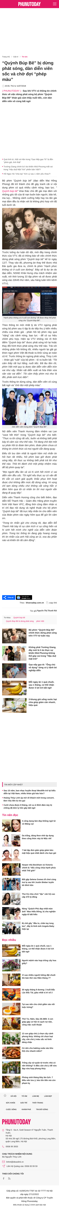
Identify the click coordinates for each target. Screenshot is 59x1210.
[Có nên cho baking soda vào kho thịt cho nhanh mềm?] (11, 1053)
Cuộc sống (11, 1109)
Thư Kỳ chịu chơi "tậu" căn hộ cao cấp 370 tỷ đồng (38, 895)
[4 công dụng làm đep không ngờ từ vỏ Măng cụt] (11, 825)
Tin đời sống (42, 1109)
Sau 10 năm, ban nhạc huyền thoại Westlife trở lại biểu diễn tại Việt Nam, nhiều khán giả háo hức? (30, 792)
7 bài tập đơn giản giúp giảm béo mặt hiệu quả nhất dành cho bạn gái (39, 851)
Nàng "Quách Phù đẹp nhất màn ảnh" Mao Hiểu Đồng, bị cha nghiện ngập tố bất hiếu (39, 911)
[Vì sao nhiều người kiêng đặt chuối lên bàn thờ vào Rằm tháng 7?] (11, 980)
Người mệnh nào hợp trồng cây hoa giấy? (39, 961)
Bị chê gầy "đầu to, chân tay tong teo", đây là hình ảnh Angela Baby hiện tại (38, 926)
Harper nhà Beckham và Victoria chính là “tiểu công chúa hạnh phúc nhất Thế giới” (39, 868)
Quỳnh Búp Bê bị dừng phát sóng (20, 621)
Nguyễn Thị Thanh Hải (47, 611)
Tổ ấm (24, 1096)
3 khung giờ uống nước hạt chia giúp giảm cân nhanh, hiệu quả (43, 702)
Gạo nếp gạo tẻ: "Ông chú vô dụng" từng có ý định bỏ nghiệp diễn (43, 667)
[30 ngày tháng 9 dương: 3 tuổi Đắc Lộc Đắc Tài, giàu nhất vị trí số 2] (11, 994)
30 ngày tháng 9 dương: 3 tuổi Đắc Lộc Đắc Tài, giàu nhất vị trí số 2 (38, 991)
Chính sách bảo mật (38, 1205)
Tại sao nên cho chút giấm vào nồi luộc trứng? (38, 1005)
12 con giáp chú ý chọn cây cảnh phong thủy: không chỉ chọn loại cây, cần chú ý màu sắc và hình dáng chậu (37, 1037)
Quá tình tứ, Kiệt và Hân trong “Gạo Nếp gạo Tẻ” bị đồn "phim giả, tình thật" (28, 160)
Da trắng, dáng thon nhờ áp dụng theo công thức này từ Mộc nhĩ (38, 837)
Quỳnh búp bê (9, 191)
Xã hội (13, 1096)
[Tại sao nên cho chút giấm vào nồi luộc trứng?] (11, 1009)
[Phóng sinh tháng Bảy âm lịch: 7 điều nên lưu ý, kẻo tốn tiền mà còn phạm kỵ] (11, 1082)
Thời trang (37, 1103)
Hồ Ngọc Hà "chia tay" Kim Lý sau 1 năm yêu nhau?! (27, 174)
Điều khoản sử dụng (21, 1205)
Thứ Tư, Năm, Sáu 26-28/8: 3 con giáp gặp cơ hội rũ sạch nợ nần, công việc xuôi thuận (37, 1022)
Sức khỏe (10, 1103)
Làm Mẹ (35, 1096)
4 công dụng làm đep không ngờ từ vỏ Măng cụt (39, 822)
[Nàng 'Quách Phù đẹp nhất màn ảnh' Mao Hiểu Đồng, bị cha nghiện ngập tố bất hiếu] (11, 913)
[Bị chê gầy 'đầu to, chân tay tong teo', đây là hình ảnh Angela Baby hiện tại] (11, 928)
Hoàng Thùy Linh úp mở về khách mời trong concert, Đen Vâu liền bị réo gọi (29, 799)
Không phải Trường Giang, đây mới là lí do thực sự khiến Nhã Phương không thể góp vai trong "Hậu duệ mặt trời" (42, 653)
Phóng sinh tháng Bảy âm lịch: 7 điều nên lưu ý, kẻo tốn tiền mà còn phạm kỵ (39, 1080)
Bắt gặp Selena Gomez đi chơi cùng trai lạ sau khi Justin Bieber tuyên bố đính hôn (39, 882)
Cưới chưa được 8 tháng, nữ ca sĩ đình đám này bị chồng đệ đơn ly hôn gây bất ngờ (28, 806)
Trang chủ (6, 57)
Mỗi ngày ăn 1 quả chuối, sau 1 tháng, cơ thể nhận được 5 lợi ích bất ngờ (41, 685)
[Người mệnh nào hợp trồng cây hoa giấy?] (11, 965)
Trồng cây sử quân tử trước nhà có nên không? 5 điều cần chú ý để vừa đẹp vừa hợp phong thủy (39, 1066)
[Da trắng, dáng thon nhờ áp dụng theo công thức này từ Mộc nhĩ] (11, 840)
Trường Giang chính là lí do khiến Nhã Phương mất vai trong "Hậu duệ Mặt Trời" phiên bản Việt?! (28, 168)
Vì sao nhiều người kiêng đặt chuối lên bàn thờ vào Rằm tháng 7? (38, 976)
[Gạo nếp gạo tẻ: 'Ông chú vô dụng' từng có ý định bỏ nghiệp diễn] (14, 670)
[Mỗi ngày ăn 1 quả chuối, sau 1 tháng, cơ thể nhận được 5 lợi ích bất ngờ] (14, 688)
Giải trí (15, 57)
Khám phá (26, 1109)
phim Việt (40, 621)
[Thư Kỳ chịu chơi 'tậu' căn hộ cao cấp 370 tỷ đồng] (11, 899)
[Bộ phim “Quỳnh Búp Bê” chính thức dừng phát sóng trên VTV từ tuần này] (14, 636)
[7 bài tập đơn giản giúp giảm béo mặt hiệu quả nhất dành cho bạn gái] (11, 855)
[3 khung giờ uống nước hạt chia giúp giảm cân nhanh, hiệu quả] (14, 705)
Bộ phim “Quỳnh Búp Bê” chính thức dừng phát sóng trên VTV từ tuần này (43, 633)
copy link (53, 603)
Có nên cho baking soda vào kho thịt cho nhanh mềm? (37, 1049)
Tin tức (24, 57)
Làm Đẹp (48, 1096)
